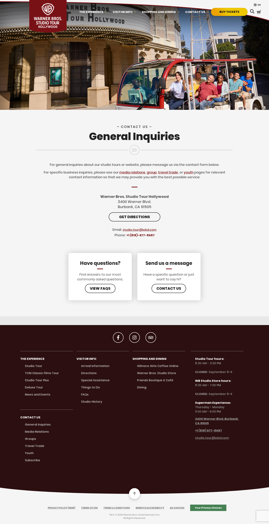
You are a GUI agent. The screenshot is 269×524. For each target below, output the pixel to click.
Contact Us (168, 288)
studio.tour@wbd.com (139, 230)
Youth (29, 453)
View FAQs (100, 288)
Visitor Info (122, 12)
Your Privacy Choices (208, 507)
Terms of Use (89, 507)
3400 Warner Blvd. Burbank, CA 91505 (217, 421)
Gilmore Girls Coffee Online (157, 366)
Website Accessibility (150, 507)
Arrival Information (95, 366)
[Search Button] (252, 11)
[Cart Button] (259, 12)
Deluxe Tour (34, 387)
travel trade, (168, 172)
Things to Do (90, 387)
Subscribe (32, 460)
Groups (30, 439)
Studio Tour (33, 366)
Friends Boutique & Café (155, 380)
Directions (89, 373)
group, (152, 172)
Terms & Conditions (116, 507)
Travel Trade (34, 446)
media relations (132, 172)
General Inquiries (38, 424)
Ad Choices (177, 507)
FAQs (85, 394)
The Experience (91, 12)
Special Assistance (95, 380)
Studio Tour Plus (37, 380)
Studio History (91, 402)
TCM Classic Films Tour (42, 373)
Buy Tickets (229, 12)
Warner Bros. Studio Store (156, 373)
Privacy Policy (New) (61, 507)
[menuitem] (257, 5)
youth (188, 172)
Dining (141, 387)
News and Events (37, 394)
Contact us (195, 12)
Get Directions (134, 216)
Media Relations (37, 432)
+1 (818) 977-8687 (208, 430)
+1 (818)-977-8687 (140, 235)
